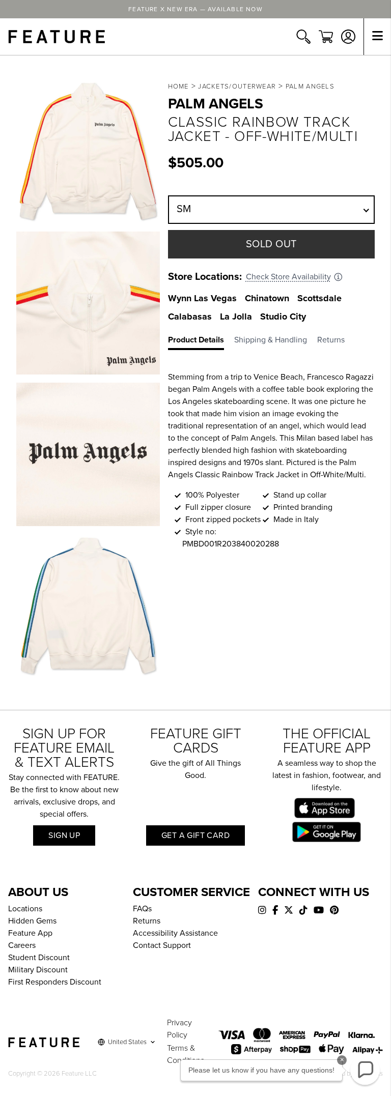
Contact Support (162, 945)
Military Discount (38, 970)
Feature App (30, 933)
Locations (25, 909)
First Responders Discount (54, 982)
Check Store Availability (288, 277)
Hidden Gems (32, 921)
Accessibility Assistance (175, 933)
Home (178, 86)
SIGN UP (64, 835)
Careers (22, 945)
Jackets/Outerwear (237, 86)
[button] (365, 1070)
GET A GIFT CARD (195, 835)
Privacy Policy (179, 1029)
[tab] (201, 342)
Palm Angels (310, 86)
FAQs (142, 909)
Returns (146, 921)
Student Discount (39, 958)
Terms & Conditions (185, 1054)
